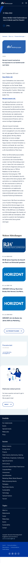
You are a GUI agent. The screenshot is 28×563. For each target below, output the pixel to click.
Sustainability (6, 490)
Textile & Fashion (7, 496)
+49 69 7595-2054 (6, 352)
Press (4, 434)
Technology (5, 493)
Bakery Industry (6, 446)
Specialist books (6, 429)
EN (22, 3)
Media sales (5, 432)
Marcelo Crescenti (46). (9, 98)
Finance (4, 452)
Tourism (4, 498)
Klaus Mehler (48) (7, 77)
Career (4, 516)
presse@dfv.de (6, 353)
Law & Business (6, 475)
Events (4, 426)
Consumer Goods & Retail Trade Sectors (13, 466)
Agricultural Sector (7, 461)
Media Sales (5, 519)
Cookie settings (5, 549)
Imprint (4, 545)
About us (4, 510)
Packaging (5, 484)
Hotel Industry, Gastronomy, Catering (12, 455)
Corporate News (6, 469)
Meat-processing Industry (9, 481)
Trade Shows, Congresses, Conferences (13, 458)
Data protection (5, 547)
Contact (4, 528)
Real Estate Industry (8, 487)
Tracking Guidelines (15, 547)
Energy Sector (6, 449)
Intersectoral (6, 472)
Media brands (6, 513)
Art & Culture (6, 463)
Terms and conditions (11, 545)
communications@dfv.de (8, 538)
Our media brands (7, 423)
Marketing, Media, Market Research (12, 478)
